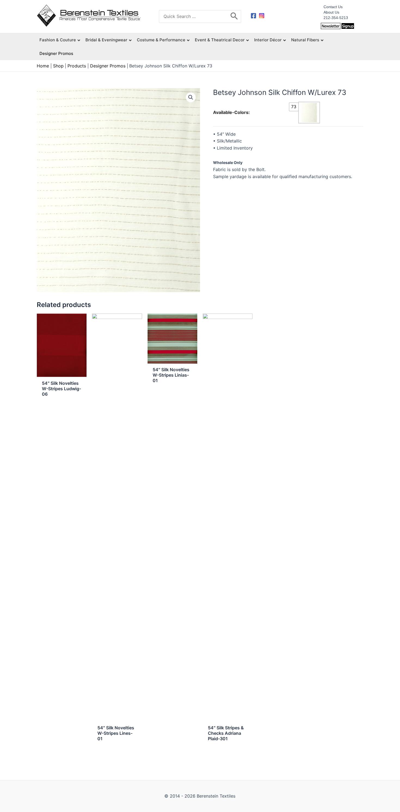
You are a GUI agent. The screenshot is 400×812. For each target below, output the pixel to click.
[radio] (293, 107)
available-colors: (231, 112)
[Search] (234, 16)
